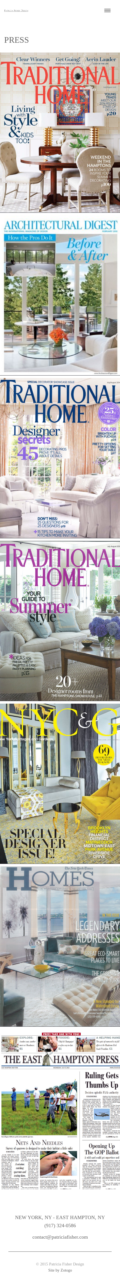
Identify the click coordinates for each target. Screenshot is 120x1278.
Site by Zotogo (60, 1270)
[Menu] (107, 11)
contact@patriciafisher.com (60, 1237)
